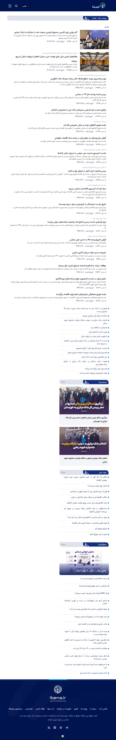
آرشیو (76, 709)
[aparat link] (60, 727)
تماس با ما (103, 709)
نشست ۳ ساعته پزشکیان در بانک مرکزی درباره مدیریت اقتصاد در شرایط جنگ (85, 342)
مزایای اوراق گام (101, 528)
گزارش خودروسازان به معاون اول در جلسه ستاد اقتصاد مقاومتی (80, 138)
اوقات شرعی (40, 709)
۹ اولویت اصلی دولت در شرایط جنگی (94, 336)
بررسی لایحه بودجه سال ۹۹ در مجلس (90, 94)
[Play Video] (84, 400)
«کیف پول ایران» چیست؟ (97, 486)
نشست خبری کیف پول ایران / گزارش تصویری (91, 348)
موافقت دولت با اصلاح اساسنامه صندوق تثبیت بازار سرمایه (82, 265)
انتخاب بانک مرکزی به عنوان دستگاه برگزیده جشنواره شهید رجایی (85, 322)
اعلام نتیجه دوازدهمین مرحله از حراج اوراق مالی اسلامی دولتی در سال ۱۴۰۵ (86, 657)
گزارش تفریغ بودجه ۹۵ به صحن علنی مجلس (88, 239)
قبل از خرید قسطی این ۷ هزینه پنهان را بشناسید (88, 491)
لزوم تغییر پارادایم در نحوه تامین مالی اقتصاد (89, 523)
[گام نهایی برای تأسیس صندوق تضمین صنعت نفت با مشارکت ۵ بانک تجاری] (94, 39)
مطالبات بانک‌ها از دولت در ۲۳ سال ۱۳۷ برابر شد (90, 648)
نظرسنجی (29, 709)
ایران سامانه (52, 719)
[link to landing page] (92, 6)
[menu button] (10, 6)
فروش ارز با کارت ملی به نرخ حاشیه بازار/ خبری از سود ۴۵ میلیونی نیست (85, 310)
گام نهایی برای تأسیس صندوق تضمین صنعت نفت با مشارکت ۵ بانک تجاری (45, 32)
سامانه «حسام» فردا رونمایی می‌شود (94, 316)
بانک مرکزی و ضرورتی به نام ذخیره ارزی (93, 673)
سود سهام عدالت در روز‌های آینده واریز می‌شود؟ (90, 616)
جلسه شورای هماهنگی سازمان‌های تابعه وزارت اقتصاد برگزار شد (81, 294)
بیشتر (62, 381)
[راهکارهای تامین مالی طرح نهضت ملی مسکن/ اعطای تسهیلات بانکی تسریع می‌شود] (94, 61)
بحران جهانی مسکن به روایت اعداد (91, 571)
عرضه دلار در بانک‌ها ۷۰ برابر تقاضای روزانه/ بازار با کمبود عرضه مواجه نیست (86, 633)
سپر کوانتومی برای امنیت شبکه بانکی (94, 357)
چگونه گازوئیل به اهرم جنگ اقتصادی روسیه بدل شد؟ (88, 609)
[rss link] (49, 727)
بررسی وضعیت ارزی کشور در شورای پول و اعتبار (87, 171)
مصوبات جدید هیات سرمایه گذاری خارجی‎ (89, 252)
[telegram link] (66, 727)
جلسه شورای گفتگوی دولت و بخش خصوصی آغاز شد (84, 125)
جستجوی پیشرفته (15, 709)
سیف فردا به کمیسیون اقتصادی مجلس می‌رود (87, 188)
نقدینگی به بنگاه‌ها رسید (99, 327)
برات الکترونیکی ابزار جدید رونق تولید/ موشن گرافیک (86, 503)
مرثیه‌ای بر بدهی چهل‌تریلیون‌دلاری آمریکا (93, 586)
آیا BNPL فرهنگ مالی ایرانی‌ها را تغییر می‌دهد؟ (91, 593)
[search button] (16, 6)
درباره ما (93, 709)
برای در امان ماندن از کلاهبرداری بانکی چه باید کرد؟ (87, 517)
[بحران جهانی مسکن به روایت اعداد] (84, 562)
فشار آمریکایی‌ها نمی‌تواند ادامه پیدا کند (93, 373)
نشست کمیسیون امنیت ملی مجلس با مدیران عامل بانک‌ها (82, 153)
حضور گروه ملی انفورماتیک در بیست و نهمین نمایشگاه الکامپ (86, 602)
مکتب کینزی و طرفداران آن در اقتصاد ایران (92, 624)
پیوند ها (84, 709)
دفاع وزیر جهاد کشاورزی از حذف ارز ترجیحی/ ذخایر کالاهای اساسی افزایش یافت (86, 641)
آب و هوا (50, 709)
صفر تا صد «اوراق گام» (98, 534)
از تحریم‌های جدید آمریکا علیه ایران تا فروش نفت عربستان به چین (86, 666)
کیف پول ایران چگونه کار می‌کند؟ (96, 369)
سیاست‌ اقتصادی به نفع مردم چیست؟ (93, 578)
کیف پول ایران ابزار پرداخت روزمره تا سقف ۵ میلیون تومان (87, 352)
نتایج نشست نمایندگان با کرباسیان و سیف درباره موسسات (82, 204)
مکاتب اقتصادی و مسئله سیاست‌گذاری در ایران (89, 497)
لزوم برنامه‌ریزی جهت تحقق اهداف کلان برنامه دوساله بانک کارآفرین (78, 78)
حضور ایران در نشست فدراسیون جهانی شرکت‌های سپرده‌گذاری (81, 278)
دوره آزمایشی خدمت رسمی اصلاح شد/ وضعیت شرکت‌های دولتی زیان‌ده (77, 222)
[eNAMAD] (58, 737)
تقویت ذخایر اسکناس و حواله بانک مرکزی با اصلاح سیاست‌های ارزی (85, 363)
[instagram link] (55, 727)
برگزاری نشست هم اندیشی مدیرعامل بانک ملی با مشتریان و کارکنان (78, 110)
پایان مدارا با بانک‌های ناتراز (98, 332)
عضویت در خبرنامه (64, 709)
